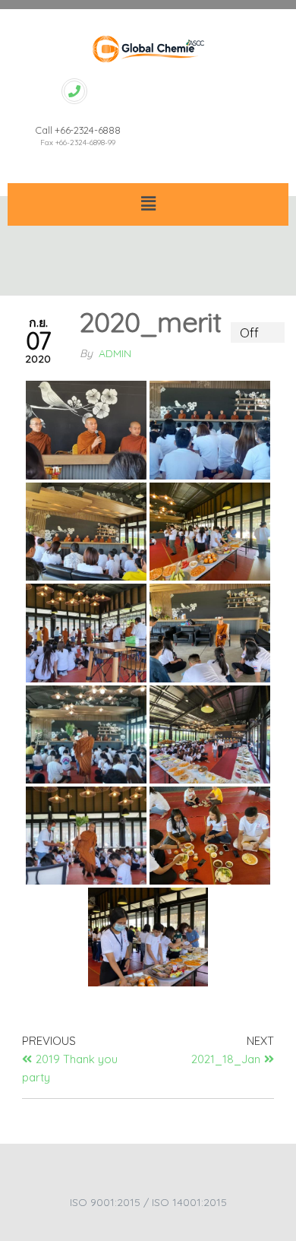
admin (115, 353)
